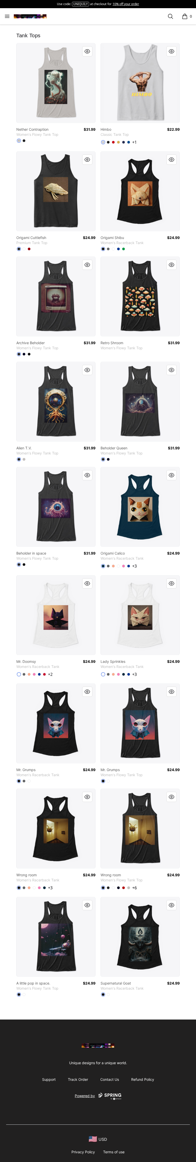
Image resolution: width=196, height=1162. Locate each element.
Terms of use (114, 1152)
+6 (134, 888)
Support (49, 1079)
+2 (50, 674)
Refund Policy (142, 1079)
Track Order (78, 1079)
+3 (134, 566)
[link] (56, 83)
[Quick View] (87, 51)
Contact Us (109, 1079)
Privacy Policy (83, 1152)
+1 (134, 142)
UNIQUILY (80, 4)
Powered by (85, 1096)
